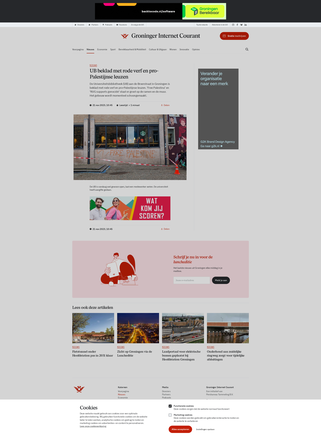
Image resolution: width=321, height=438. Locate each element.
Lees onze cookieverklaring (93, 426)
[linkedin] (246, 24)
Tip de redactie (202, 25)
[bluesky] (241, 24)
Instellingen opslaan (205, 429)
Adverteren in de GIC (220, 25)
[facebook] (237, 24)
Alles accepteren (180, 429)
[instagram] (233, 24)
